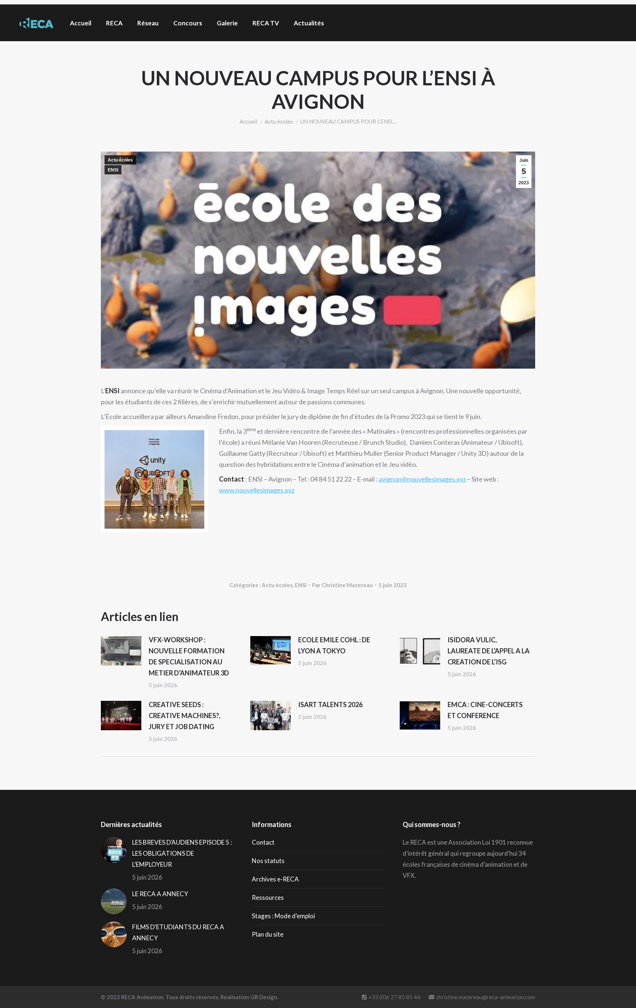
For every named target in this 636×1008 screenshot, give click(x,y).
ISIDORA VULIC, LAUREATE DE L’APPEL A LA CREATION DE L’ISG (489, 651)
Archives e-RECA (275, 879)
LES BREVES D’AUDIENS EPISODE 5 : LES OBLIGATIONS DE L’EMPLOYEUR (182, 853)
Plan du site (267, 934)
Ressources (268, 897)
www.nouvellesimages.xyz (256, 490)
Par (342, 585)
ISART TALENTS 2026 (330, 704)
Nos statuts (268, 861)
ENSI (113, 170)
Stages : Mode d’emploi (283, 916)
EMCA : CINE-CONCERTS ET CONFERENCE (485, 710)
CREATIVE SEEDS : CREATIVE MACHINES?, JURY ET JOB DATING (184, 715)
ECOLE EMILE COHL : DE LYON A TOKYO (334, 645)
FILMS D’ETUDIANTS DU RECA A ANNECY (178, 932)
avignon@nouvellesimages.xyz (422, 479)
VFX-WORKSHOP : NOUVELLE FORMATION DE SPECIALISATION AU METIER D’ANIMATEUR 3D (189, 656)
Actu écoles (120, 160)
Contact (263, 842)
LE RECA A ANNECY (160, 894)
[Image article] (121, 651)
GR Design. (264, 997)
